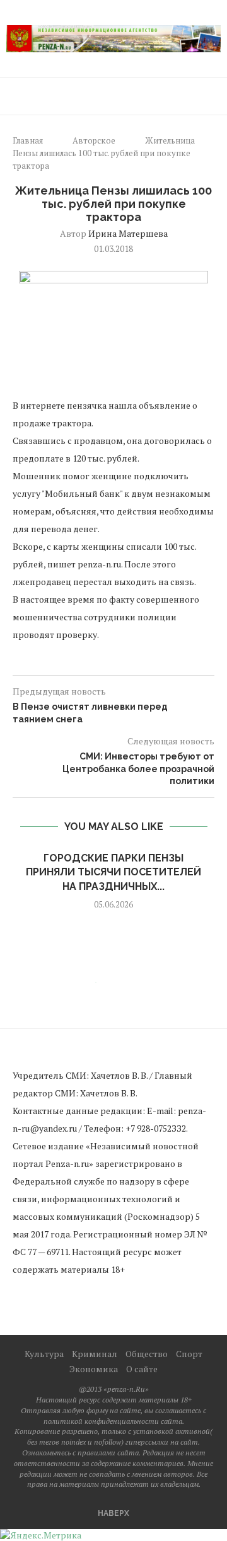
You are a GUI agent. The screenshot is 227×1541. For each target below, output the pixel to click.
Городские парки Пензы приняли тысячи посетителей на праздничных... (113, 872)
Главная (28, 140)
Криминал (94, 1354)
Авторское (94, 140)
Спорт (189, 1354)
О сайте (142, 1369)
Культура (44, 1354)
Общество (146, 1354)
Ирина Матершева (128, 233)
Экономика (93, 1369)
